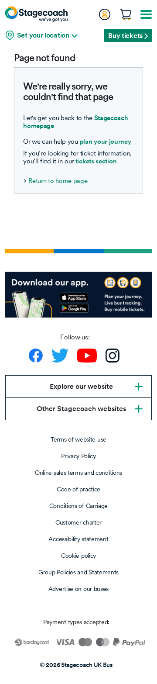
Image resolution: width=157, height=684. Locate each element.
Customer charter (78, 522)
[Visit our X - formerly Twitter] (59, 356)
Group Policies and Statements (78, 572)
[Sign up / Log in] (104, 14)
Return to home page (57, 181)
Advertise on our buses (78, 589)
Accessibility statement (78, 539)
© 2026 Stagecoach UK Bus (76, 665)
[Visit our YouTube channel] (87, 356)
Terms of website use (78, 439)
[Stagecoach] (36, 14)
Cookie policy (78, 556)
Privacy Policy (78, 456)
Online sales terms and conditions (78, 473)
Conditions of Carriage (78, 506)
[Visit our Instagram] (112, 356)
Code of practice (78, 489)
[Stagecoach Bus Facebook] (36, 356)
